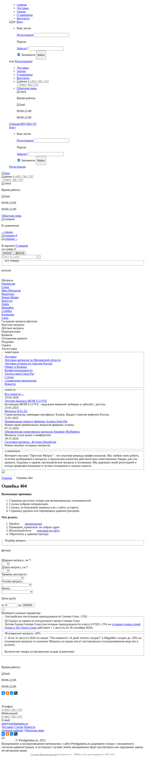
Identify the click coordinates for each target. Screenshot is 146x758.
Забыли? (22, 48)
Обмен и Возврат (16, 366)
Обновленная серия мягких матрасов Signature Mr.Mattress (42, 431)
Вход (20, 21)
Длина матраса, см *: (15, 567)
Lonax (5, 287)
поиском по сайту (48, 530)
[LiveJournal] (15, 693)
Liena (5, 317)
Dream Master (10, 297)
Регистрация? (24, 61)
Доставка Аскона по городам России (28, 363)
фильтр (20, 252)
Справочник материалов (20, 380)
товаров (21, 245)
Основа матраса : (13, 581)
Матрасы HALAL (16, 411)
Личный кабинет (13, 730)
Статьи (9, 377)
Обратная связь (26, 88)
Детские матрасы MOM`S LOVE (26, 400)
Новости (10, 384)
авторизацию (33, 523)
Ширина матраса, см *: (16, 560)
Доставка (23, 8)
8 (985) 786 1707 (12, 716)
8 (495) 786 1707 (38, 81)
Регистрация (25, 34)
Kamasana (8, 314)
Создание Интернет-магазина (44, 754)
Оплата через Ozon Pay (19, 373)
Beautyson (8, 294)
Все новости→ (14, 394)
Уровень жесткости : (15, 574)
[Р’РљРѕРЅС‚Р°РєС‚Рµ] (3, 693)
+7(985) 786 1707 (28, 84)
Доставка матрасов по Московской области (33, 360)
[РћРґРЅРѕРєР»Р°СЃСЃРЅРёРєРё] (7, 693)
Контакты (23, 18)
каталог (7, 252)
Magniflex (8, 307)
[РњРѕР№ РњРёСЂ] (11, 693)
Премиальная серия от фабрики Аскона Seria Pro (36, 421)
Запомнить (28, 54)
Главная (7, 478)
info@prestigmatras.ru (15, 723)
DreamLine (8, 283)
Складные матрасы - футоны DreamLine (30, 441)
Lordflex (7, 311)
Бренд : (6, 588)
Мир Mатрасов (11, 290)
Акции (21, 11)
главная (22, 4)
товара (7, 232)
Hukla (5, 304)
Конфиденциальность (19, 370)
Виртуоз (7, 300)
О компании (25, 15)
